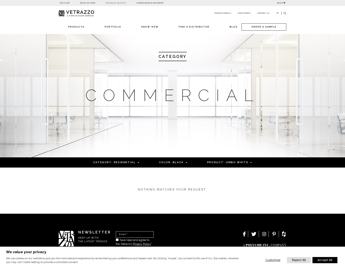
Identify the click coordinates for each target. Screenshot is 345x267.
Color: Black (171, 162)
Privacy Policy (142, 244)
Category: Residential (114, 162)
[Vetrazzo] (86, 13)
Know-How (150, 27)
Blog (234, 27)
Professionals (222, 13)
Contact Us (263, 13)
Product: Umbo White (227, 162)
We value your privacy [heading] (26, 252)
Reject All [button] (299, 260)
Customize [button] (272, 260)
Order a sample (264, 27)
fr (277, 13)
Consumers (244, 13)
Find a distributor (194, 27)
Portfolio (113, 27)
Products (76, 27)
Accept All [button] (324, 260)
